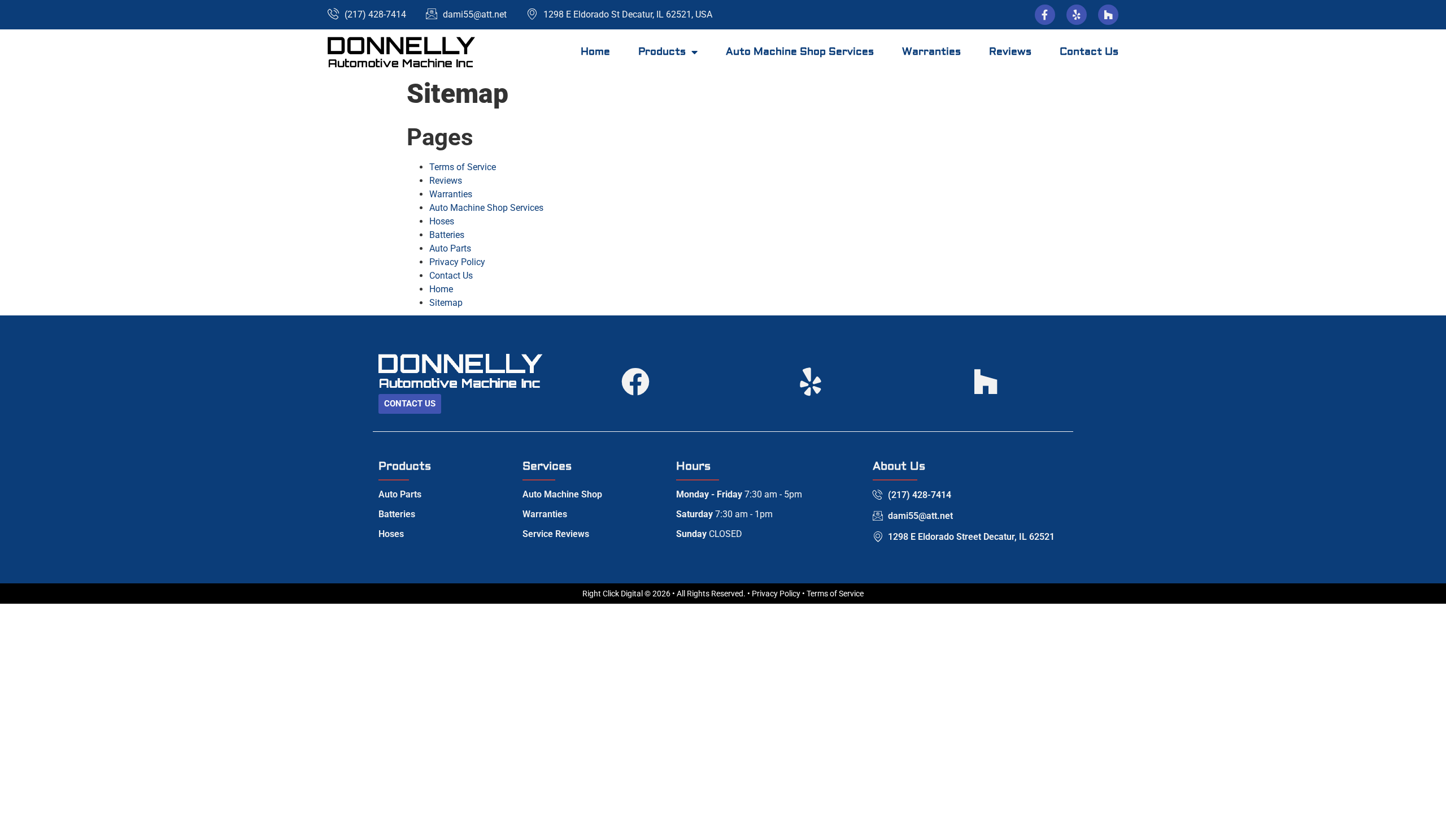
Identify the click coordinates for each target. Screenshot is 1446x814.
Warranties (931, 51)
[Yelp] (1076, 15)
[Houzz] (1108, 15)
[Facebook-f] (1045, 15)
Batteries (446, 235)
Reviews (1010, 51)
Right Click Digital (612, 593)
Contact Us (1089, 51)
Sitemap (446, 302)
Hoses (441, 221)
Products (662, 51)
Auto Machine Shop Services (800, 51)
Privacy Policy (457, 262)
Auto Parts (450, 248)
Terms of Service (462, 167)
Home (595, 51)
